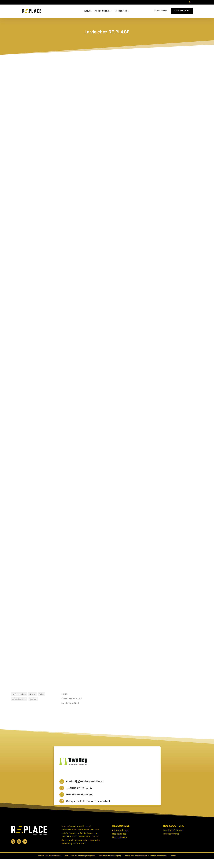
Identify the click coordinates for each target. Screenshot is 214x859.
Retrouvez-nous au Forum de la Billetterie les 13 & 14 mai (49, 192)
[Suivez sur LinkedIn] (19, 841)
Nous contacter (119, 837)
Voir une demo (181, 11)
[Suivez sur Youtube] (24, 841)
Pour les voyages (171, 833)
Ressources (121, 11)
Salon (41, 694)
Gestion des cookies (158, 856)
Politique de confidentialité (136, 856)
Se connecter (160, 11)
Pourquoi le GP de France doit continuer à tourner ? (45, 498)
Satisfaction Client (70, 703)
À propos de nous (120, 830)
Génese (32, 694)
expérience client (19, 694)
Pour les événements (173, 830)
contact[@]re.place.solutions (84, 781)
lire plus (20, 209)
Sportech (33, 699)
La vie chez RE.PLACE (39, 197)
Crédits (173, 856)
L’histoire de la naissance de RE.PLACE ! (38, 650)
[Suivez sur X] (13, 841)
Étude (64, 694)
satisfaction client (19, 699)
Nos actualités (119, 833)
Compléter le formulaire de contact (88, 801)
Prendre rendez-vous (79, 794)
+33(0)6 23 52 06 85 (79, 788)
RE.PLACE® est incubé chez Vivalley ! (36, 347)
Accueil (88, 11)
